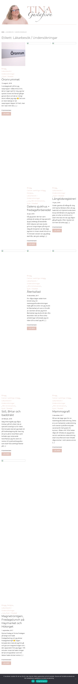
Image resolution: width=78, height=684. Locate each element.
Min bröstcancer (38, 201)
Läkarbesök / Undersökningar (8, 72)
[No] (76, 679)
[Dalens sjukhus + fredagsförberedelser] (39, 43)
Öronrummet (11, 79)
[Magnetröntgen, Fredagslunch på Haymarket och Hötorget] (13, 461)
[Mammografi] (64, 251)
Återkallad (34, 291)
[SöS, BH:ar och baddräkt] (13, 251)
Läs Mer (6, 114)
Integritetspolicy (42, 681)
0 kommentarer (6, 110)
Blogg (4, 69)
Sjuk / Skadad (7, 76)
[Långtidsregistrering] (64, 43)
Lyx (29, 201)
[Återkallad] (39, 251)
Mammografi (61, 411)
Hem (3, 32)
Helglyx (30, 193)
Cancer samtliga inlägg (36, 190)
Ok (33, 681)
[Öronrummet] (13, 43)
